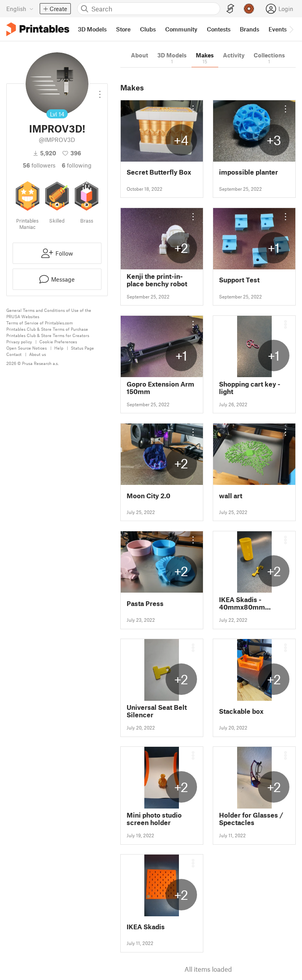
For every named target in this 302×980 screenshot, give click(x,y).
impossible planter (248, 172)
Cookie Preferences (58, 341)
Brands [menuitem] (249, 29)
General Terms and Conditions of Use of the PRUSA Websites (48, 313)
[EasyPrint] (230, 9)
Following (77, 165)
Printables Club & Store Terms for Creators (47, 335)
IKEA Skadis (146, 926)
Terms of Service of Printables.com (39, 322)
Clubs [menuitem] (148, 29)
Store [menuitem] (123, 29)
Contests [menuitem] (218, 29)
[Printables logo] (37, 29)
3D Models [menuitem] (92, 29)
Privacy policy (19, 341)
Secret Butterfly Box (159, 172)
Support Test (239, 280)
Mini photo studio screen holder (154, 818)
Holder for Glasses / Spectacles (251, 818)
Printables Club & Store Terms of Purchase (47, 329)
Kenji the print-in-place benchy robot (157, 280)
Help (58, 347)
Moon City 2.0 (148, 495)
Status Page (82, 347)
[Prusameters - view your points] (249, 9)
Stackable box (241, 711)
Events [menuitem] (278, 29)
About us (37, 354)
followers (39, 165)
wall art (230, 495)
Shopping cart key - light (249, 387)
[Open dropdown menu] (100, 91)
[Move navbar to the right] (291, 29)
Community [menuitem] (181, 29)
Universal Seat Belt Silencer (157, 711)
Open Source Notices (26, 347)
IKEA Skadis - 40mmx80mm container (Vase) (245, 603)
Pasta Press (145, 603)
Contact (14, 354)
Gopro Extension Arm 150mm (160, 387)
